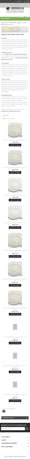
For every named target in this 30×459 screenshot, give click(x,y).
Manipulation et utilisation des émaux (10, 111)
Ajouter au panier (15, 145)
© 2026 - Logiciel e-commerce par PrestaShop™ (15, 456)
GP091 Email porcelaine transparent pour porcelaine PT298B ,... (15, 251)
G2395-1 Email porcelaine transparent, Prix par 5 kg (15, 167)
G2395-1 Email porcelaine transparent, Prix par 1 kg (15, 140)
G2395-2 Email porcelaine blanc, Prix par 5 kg (15, 222)
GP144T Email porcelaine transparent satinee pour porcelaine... (15, 337)
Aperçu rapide (23, 123)
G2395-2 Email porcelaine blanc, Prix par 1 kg (15, 195)
